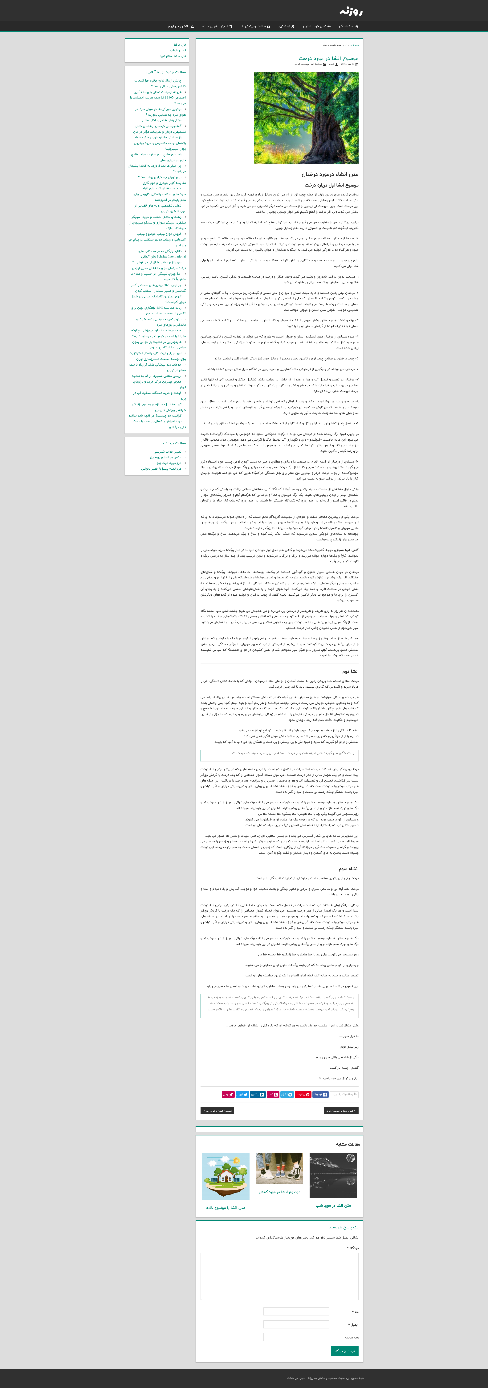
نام (355, 1312)
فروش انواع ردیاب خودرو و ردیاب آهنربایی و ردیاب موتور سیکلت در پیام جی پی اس (157, 240)
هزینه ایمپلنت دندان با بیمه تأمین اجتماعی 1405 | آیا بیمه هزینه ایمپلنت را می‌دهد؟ (158, 98)
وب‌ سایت (352, 1337)
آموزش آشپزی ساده (215, 26)
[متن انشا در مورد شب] (333, 1197)
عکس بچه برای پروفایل (165, 457)
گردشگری (284, 26)
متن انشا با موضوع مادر (339, 1111)
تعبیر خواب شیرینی (167, 452)
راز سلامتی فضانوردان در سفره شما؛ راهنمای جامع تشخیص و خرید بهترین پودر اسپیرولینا (160, 143)
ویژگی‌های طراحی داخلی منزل (161, 120)
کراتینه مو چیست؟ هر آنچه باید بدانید (154, 415)
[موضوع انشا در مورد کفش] (279, 1183)
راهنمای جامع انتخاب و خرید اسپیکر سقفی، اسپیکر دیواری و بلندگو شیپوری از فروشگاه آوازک (157, 223)
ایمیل (353, 1325)
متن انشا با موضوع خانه (225, 1208)
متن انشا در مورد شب (333, 1205)
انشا (346, 45)
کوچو (297, 64)
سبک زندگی (346, 26)
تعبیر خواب (178, 50)
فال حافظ (179, 45)
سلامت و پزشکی (255, 26)
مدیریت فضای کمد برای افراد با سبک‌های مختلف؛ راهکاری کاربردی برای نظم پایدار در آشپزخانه (159, 194)
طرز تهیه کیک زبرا (169, 463)
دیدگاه (353, 1248)
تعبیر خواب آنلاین (314, 26)
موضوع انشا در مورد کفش (279, 1192)
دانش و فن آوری (178, 26)
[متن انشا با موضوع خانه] (226, 1199)
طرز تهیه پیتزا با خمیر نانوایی (161, 469)
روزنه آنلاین (354, 45)
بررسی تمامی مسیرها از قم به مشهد (156, 376)
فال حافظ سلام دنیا (173, 56)
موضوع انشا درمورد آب (219, 1111)
